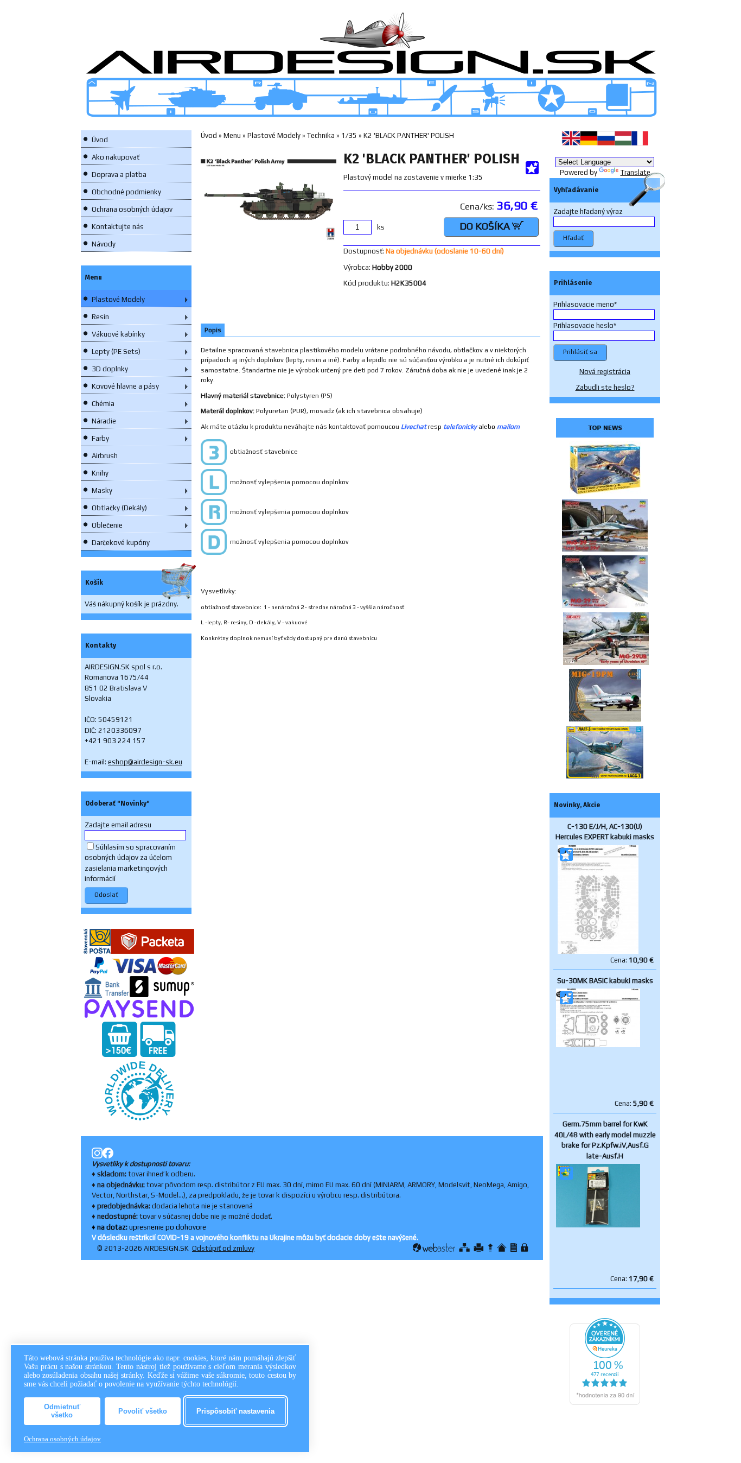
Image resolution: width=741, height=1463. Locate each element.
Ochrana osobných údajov (132, 209)
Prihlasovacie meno (583, 304)
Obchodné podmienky (126, 192)
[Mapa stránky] (464, 1247)
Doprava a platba (119, 174)
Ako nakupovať (115, 157)
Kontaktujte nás (118, 227)
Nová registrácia (604, 372)
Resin (100, 317)
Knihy (100, 473)
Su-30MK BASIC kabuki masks (605, 981)
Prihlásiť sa (580, 352)
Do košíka (485, 226)
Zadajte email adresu (118, 825)
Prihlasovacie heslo (583, 325)
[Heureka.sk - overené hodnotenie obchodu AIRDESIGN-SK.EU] (605, 1402)
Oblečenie (107, 525)
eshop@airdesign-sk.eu (145, 762)
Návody (104, 244)
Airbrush (105, 456)
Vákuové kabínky (118, 334)
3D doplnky (110, 369)
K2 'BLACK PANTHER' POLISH (408, 135)
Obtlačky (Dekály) (119, 508)
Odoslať (106, 894)
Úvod (100, 140)
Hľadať (573, 238)
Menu (232, 135)
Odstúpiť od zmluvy (223, 1248)
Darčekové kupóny (121, 543)
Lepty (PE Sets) (116, 351)
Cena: (632, 960)
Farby (100, 438)
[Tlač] (479, 1247)
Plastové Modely (118, 299)
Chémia (103, 404)
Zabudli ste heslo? (605, 387)
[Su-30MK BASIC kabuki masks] (598, 1045)
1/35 (349, 135)
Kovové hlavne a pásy (125, 386)
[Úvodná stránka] (502, 1247)
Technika (321, 135)
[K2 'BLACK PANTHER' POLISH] (268, 239)
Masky (102, 490)
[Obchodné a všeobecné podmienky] (513, 1247)
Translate (635, 172)
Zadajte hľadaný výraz (588, 211)
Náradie (104, 421)
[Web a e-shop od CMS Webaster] (434, 1247)
